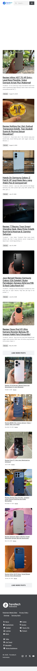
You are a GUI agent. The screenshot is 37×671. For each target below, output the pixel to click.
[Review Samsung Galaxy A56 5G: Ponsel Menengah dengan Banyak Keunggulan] (18, 509)
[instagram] (22, 656)
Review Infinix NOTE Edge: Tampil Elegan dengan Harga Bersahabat (17, 574)
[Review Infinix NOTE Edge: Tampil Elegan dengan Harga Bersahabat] (18, 547)
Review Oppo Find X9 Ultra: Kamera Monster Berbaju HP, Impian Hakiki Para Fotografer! (16, 332)
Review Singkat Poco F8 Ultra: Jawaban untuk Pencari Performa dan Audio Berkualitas (17, 499)
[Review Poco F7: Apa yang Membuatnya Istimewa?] (18, 433)
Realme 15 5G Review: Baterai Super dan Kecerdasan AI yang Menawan (17, 386)
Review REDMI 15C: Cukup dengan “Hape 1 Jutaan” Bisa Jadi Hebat (18, 423)
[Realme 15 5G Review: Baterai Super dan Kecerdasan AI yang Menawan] (18, 358)
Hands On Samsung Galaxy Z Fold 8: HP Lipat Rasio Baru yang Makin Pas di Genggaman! (17, 180)
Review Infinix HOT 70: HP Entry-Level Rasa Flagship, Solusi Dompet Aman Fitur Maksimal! (17, 80)
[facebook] (26, 656)
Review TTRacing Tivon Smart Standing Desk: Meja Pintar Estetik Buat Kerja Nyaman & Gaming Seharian (18, 230)
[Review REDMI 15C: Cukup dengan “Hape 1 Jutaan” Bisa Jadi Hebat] (18, 395)
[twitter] (30, 656)
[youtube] (33, 656)
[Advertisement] (18, 25)
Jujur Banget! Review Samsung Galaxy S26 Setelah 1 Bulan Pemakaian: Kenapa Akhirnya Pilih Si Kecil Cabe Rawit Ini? (18, 282)
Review (5, 94)
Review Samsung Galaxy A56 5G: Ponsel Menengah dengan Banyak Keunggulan (17, 537)
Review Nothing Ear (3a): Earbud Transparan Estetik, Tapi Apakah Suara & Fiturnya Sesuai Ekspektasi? (18, 130)
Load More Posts (18, 353)
